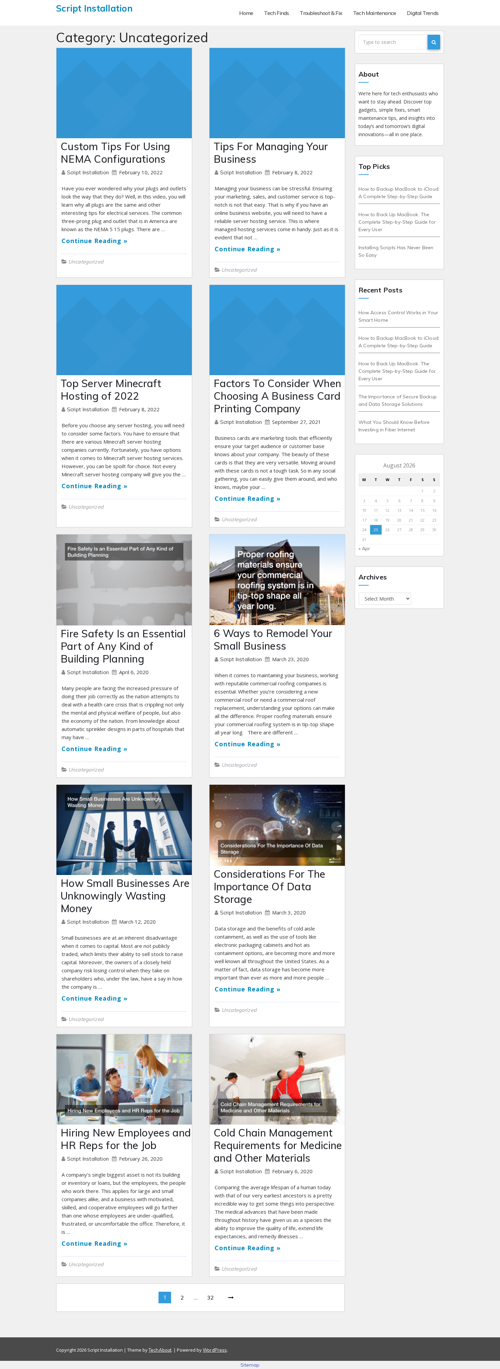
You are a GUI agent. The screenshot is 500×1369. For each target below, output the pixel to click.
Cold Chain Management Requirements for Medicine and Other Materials (278, 1145)
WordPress (215, 1350)
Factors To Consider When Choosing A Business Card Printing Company (277, 396)
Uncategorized (85, 261)
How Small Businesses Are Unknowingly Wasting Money (125, 896)
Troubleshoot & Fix (321, 13)
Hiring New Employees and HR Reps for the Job (126, 1139)
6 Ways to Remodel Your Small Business (273, 639)
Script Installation (88, 172)
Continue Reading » (95, 241)
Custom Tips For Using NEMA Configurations (115, 152)
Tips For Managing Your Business (271, 152)
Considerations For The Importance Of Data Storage (270, 886)
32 (210, 1297)
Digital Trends (422, 13)
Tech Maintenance (374, 13)
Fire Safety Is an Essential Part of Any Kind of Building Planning (123, 646)
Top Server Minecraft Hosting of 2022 (111, 389)
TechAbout (160, 1350)
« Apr (364, 548)
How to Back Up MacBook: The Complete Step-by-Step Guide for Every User (397, 222)
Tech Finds (276, 13)
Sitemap (250, 1365)
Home (246, 13)
